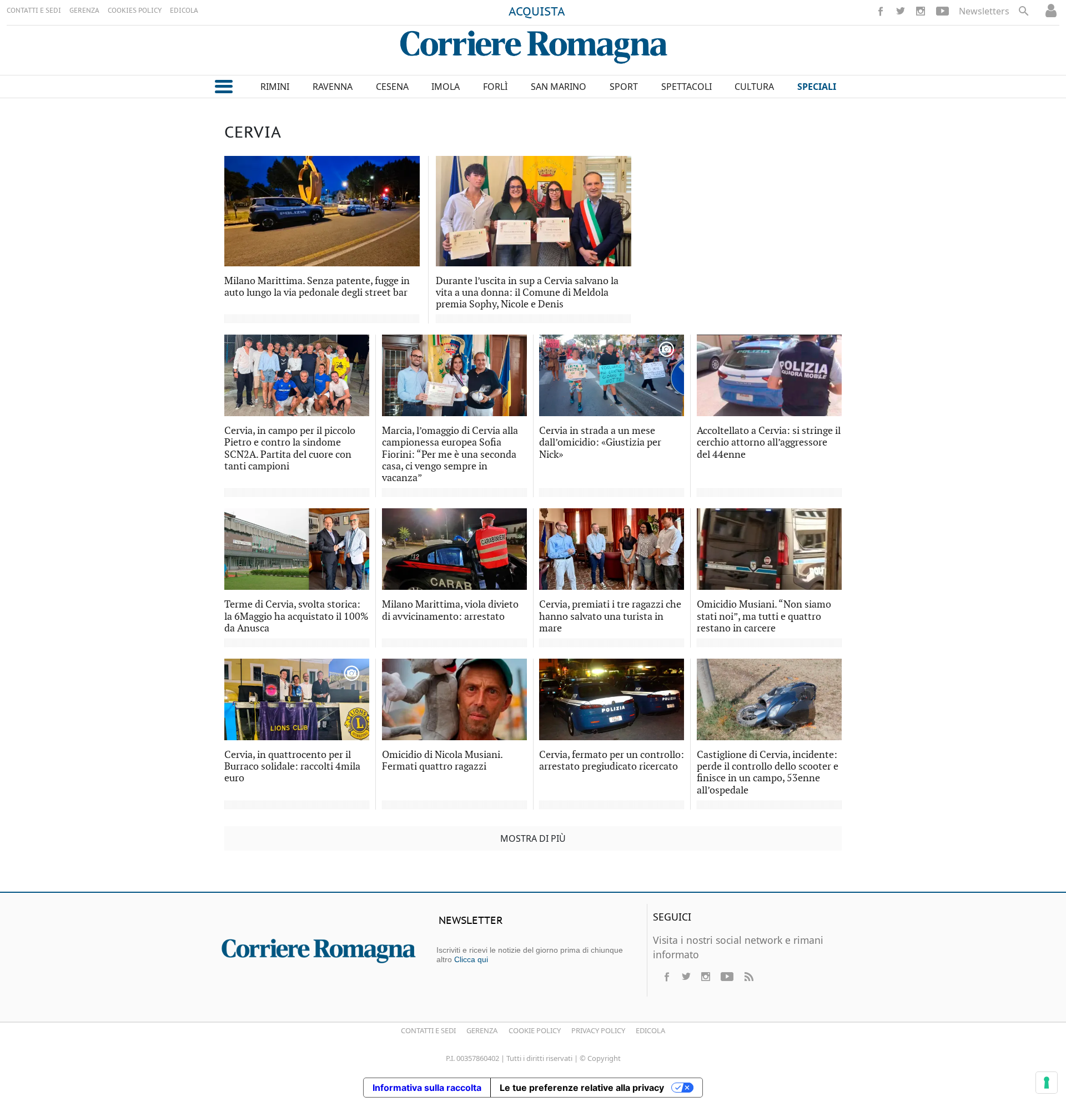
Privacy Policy (598, 1030)
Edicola (650, 1030)
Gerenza (481, 1030)
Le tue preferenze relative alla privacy (582, 1087)
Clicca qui (471, 959)
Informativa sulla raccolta (427, 1087)
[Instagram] (920, 11)
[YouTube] (942, 11)
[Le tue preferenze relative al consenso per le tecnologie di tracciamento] (1046, 1082)
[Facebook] (880, 11)
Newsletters (984, 11)
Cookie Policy (535, 1030)
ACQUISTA (537, 12)
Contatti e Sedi (428, 1030)
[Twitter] (900, 11)
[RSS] (748, 976)
